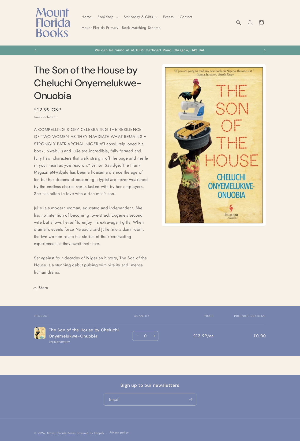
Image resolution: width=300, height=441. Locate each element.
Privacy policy (119, 432)
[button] (107, 17)
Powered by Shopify (90, 433)
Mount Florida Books (61, 433)
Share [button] (43, 287)
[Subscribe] (190, 399)
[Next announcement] (265, 50)
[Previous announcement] (35, 50)
